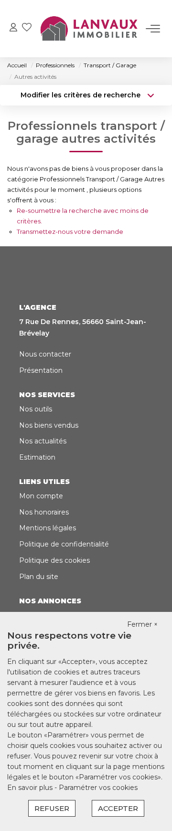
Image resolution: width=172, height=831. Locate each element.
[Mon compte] (13, 28)
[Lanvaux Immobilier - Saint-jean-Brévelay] (88, 28)
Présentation (41, 370)
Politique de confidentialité (64, 544)
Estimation (37, 457)
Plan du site (38, 576)
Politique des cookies (54, 560)
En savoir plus (30, 787)
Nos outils (35, 409)
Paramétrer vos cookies (98, 787)
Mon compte (41, 496)
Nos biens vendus (48, 425)
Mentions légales (47, 528)
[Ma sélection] (27, 28)
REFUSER (51, 808)
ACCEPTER (118, 808)
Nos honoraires (44, 512)
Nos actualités (42, 441)
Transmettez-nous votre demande (70, 231)
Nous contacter (45, 354)
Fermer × (142, 624)
